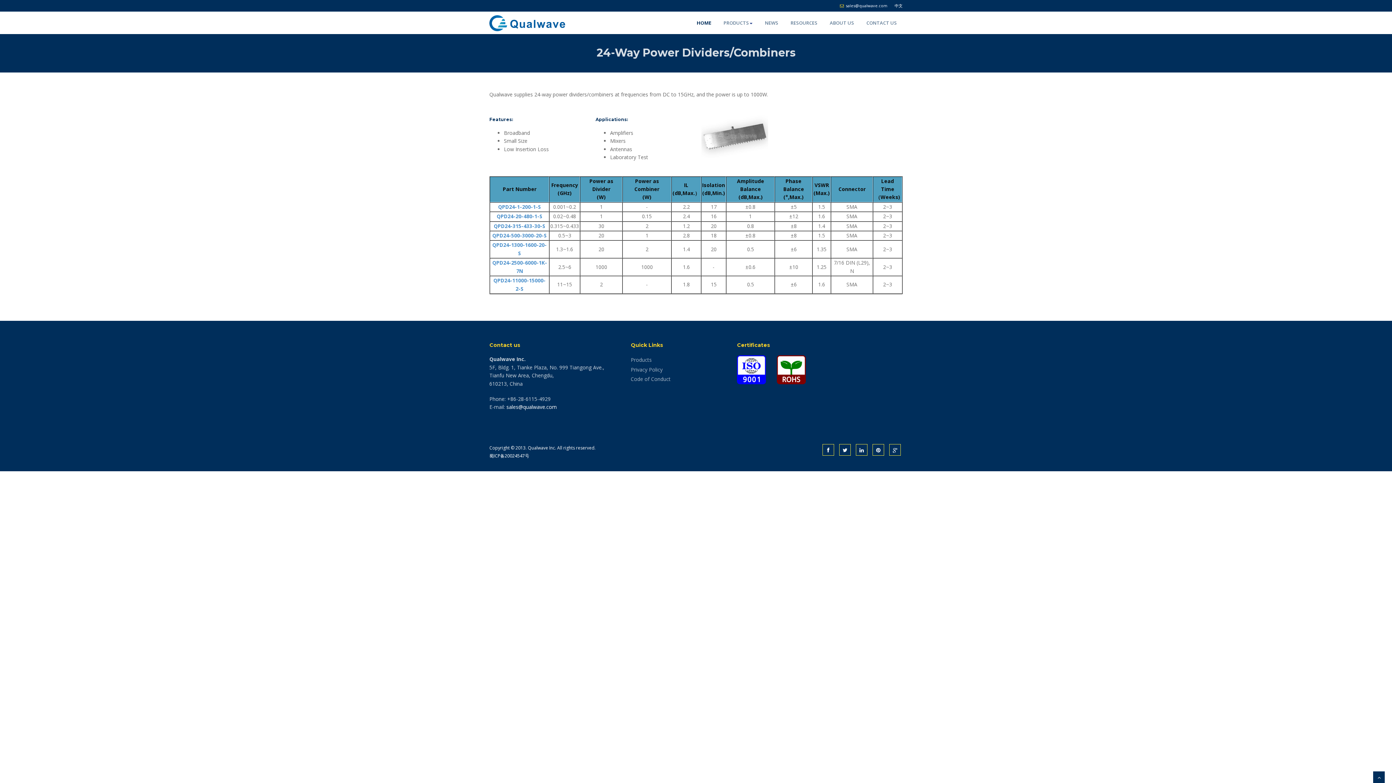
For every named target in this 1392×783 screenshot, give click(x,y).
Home (704, 23)
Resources (804, 23)
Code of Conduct (651, 379)
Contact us (881, 23)
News (771, 23)
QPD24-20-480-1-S (519, 216)
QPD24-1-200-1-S (519, 206)
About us (842, 23)
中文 (899, 5)
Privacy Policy (647, 369)
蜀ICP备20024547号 (509, 456)
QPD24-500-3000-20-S (519, 235)
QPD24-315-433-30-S (519, 226)
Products (736, 23)
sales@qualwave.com (531, 406)
